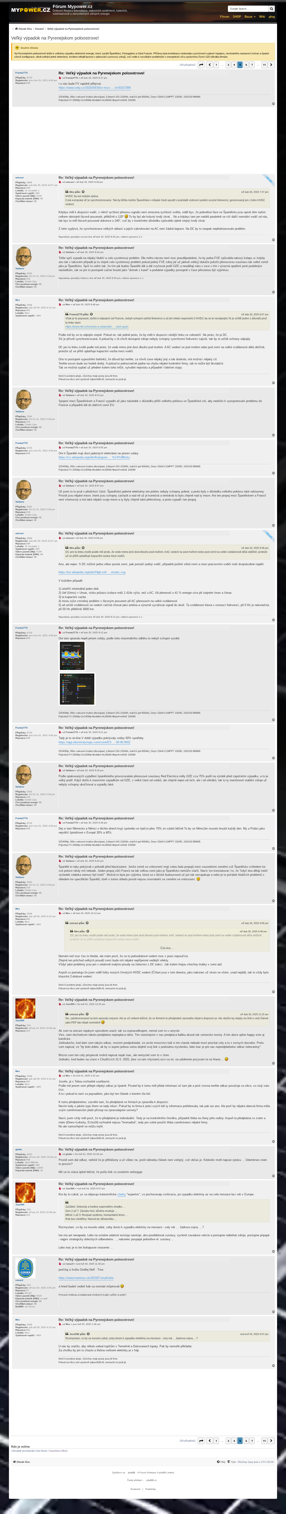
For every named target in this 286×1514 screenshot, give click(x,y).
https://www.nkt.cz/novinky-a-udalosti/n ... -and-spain (96, 326)
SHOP (237, 16)
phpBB (131, 1472)
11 (264, 64)
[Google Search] (271, 9)
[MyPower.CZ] (30, 10)
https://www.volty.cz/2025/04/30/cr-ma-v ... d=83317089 (95, 87)
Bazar (248, 16)
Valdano (19, 268)
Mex (71, 192)
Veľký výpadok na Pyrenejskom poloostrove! (55, 38)
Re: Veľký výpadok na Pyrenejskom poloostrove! (102, 73)
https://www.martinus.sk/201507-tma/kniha (86, 1278)
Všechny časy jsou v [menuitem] (255, 1462)
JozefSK (19, 1020)
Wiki (262, 16)
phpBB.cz (152, 1480)
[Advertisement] (143, 140)
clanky (121, 1194)
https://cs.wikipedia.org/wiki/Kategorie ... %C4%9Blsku (94, 457)
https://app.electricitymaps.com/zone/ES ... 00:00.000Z (94, 742)
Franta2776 (21, 73)
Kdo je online (20, 1446)
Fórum (224, 16)
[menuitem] (55, 29)
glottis (18, 1149)
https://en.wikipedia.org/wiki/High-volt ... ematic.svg (92, 572)
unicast (19, 177)
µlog (272, 16)
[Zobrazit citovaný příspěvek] (83, 192)
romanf (19, 1280)
